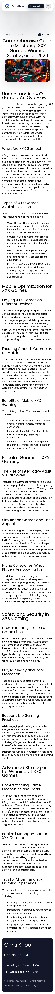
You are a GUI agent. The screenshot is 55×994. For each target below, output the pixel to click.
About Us (9, 985)
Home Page (12, 965)
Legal (35, 985)
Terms (27, 985)
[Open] (48, 6)
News (26, 965)
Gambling (9, 35)
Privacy (19, 985)
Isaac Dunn (46, 35)
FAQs (36, 965)
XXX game (17, 129)
